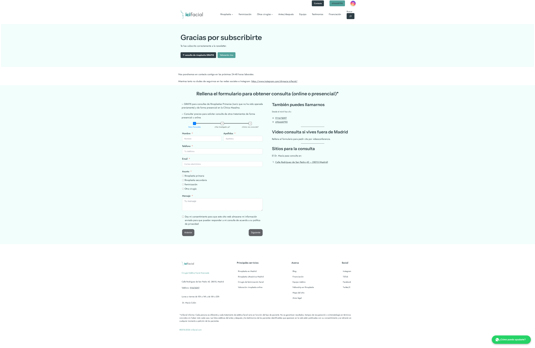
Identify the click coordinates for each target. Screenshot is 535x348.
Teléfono (186, 146)
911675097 (281, 118)
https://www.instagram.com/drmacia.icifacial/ (274, 81)
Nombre (186, 133)
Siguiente (255, 232)
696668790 (337, 3)
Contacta (318, 3)
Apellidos (228, 133)
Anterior (188, 232)
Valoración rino (226, 55)
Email (185, 158)
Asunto (185, 171)
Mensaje (186, 195)
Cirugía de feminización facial (251, 282)
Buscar (349, 11)
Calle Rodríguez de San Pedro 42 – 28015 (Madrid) (301, 162)
